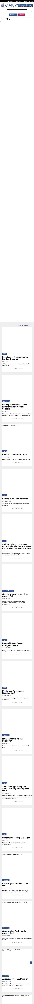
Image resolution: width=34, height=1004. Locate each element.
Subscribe (13, 15)
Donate (21, 15)
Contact (31, 1)
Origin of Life (6, 401)
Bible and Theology (8, 591)
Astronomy (6, 975)
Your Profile (18, 1)
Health (4, 353)
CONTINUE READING (17, 368)
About (25, 1)
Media (4, 541)
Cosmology (6, 735)
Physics (5, 451)
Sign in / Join (10, 1)
